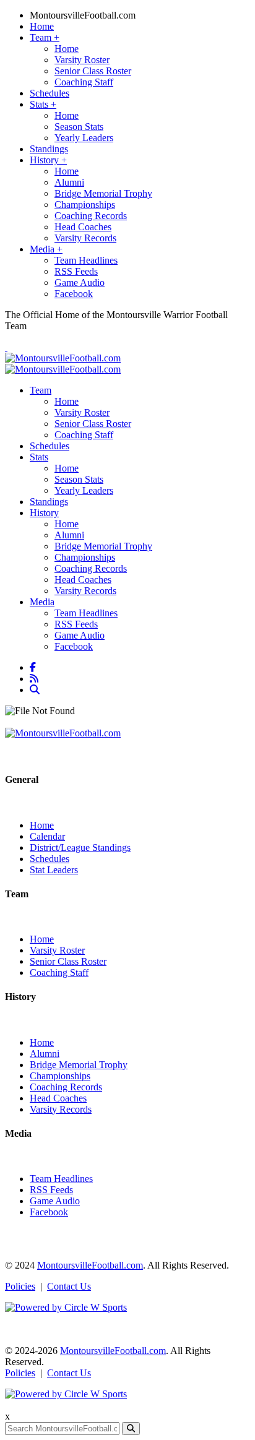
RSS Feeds (76, 271)
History (48, 160)
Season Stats (78, 126)
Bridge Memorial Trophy (103, 193)
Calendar (47, 836)
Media (46, 249)
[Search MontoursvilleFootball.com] (36, 689)
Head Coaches (82, 227)
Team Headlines (86, 260)
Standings (49, 149)
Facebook (73, 293)
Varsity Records (85, 238)
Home (42, 26)
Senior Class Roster (92, 71)
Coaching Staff (83, 82)
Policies (20, 1286)
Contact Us (69, 1286)
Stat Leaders (54, 869)
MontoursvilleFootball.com (83, 15)
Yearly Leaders (83, 137)
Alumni (69, 182)
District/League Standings (80, 847)
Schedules (49, 93)
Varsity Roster (82, 59)
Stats (43, 104)
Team (44, 37)
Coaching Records (90, 215)
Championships (84, 204)
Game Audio (79, 282)
